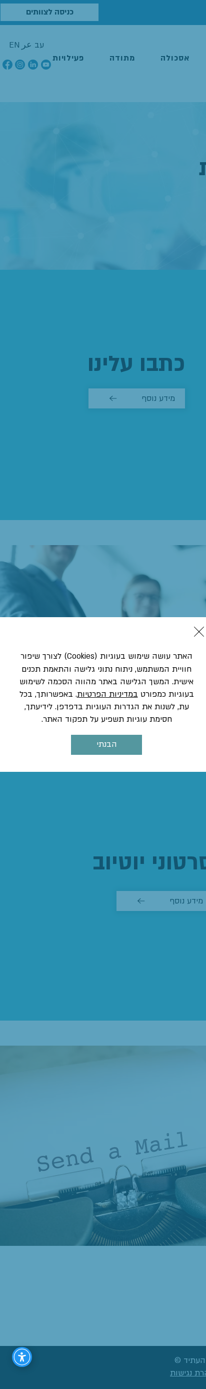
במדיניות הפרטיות (107, 694)
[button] (199, 632)
